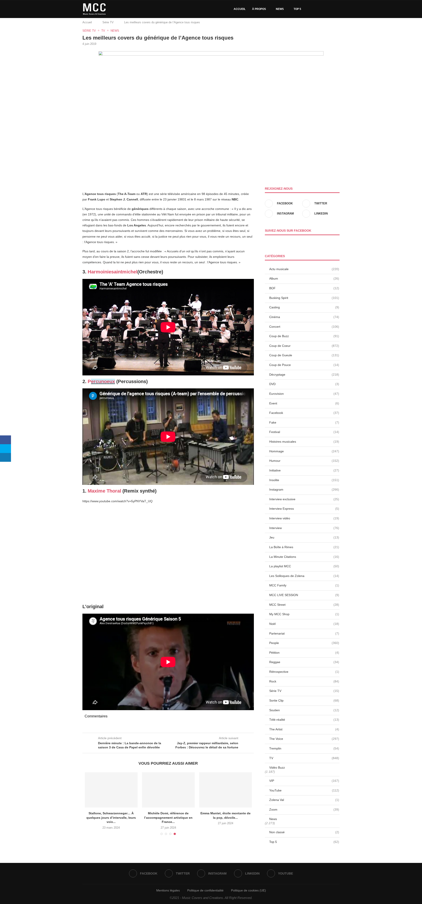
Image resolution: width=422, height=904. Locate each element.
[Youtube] (330, 9)
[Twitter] (317, 9)
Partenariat (304, 633)
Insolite (304, 480)
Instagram (304, 489)
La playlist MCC (304, 566)
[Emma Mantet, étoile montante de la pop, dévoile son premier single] (225, 790)
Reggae (304, 662)
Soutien (304, 710)
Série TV (108, 22)
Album (304, 278)
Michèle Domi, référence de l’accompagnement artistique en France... (168, 817)
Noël (304, 624)
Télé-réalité (304, 719)
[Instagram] (321, 9)
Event (304, 403)
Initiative (304, 470)
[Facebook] (312, 9)
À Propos (259, 9)
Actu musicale (304, 269)
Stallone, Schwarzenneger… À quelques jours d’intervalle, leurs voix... (111, 817)
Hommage (304, 451)
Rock (304, 681)
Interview (304, 528)
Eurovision (304, 393)
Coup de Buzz (304, 336)
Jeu (304, 537)
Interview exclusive (304, 499)
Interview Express (304, 508)
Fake (304, 422)
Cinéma (304, 317)
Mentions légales (168, 890)
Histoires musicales (304, 441)
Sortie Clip (304, 700)
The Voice (304, 738)
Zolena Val (304, 800)
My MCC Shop (304, 614)
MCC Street (304, 604)
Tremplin (304, 748)
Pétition (304, 652)
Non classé (304, 832)
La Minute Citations (304, 556)
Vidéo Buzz (277, 767)
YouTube (304, 790)
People (304, 643)
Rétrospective (304, 671)
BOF (304, 288)
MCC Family (304, 585)
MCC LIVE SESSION (304, 595)
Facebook (304, 413)
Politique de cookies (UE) (248, 890)
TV (304, 758)
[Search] (337, 9)
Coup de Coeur (304, 345)
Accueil (240, 9)
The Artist (304, 729)
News (280, 9)
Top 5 (297, 9)
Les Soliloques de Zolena (304, 576)
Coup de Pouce (304, 365)
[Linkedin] (326, 9)
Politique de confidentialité (205, 890)
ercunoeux (103, 381)
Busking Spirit (304, 298)
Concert (304, 326)
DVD (304, 384)
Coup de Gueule (304, 355)
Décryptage (304, 374)
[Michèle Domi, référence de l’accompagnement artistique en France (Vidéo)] (168, 790)
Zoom (304, 809)
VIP (304, 780)
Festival (304, 432)
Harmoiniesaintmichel (112, 272)
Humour (304, 460)
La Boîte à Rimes (304, 547)
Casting (304, 307)
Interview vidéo (304, 518)
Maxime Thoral (104, 491)
